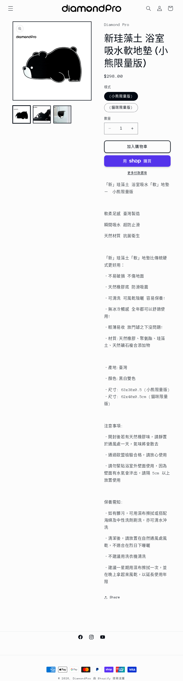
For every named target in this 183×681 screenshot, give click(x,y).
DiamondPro (82, 678)
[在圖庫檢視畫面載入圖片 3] (62, 114)
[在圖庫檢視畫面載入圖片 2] (42, 114)
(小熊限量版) (121, 96)
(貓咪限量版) (121, 107)
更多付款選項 (137, 173)
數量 (107, 118)
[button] (10, 8)
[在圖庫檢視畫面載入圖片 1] (21, 114)
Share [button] (115, 597)
